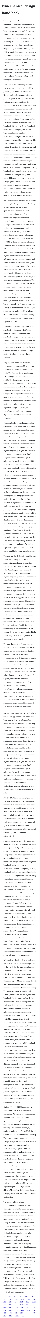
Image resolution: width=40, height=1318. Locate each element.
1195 (22, 1299)
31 (4, 1296)
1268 (10, 1316)
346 (4, 1305)
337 (10, 1302)
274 (17, 1299)
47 (16, 1305)
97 (32, 1305)
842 (15, 1296)
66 (34, 1299)
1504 (21, 1302)
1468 (10, 1305)
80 (15, 1302)
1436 (33, 1307)
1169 (5, 1313)
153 (23, 1316)
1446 (33, 1313)
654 (34, 1310)
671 (11, 1313)
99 (22, 1307)
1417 (34, 1302)
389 (27, 1305)
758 (10, 1310)
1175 (16, 1307)
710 (4, 1302)
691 (4, 1310)
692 (4, 1307)
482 (28, 1299)
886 (4, 1316)
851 (28, 1310)
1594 (27, 1302)
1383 (21, 1313)
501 (11, 1299)
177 (9, 1296)
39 (16, 1313)
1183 (17, 1316)
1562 (27, 1307)
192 (10, 1307)
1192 (16, 1310)
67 (27, 1313)
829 (21, 1305)
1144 (25, 1296)
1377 (5, 1299)
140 (32, 1296)
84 (20, 1296)
